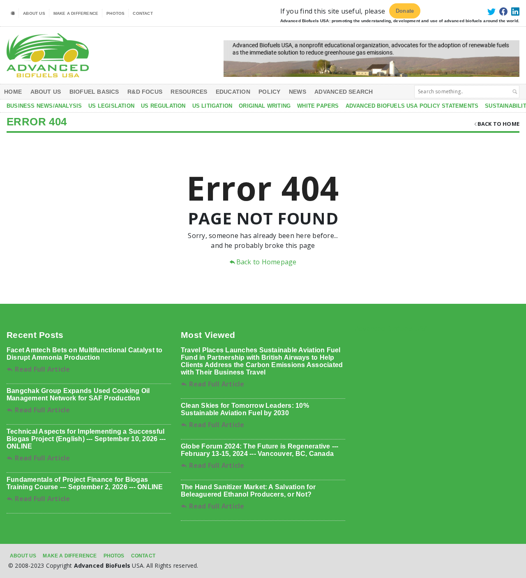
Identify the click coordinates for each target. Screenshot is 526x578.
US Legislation (111, 106)
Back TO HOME (498, 123)
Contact (142, 13)
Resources (189, 91)
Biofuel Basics (94, 91)
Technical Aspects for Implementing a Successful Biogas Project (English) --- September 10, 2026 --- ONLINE (86, 439)
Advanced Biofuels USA (391, 328)
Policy (269, 91)
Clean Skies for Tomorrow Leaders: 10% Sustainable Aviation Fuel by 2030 (245, 409)
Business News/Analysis (44, 106)
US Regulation (163, 106)
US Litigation (212, 106)
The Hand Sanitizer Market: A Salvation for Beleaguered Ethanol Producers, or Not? (248, 490)
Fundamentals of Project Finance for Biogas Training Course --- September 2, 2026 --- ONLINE (85, 483)
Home (13, 91)
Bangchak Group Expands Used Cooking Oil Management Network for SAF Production (78, 394)
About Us (34, 13)
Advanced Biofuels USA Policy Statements (412, 106)
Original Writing (265, 106)
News (297, 91)
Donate (405, 11)
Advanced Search (343, 91)
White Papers (318, 106)
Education (233, 91)
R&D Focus (144, 91)
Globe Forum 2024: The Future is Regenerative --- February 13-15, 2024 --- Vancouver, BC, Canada (260, 450)
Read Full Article (41, 369)
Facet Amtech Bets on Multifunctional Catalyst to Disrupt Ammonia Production (85, 354)
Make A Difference (75, 13)
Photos (115, 13)
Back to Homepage (266, 261)
